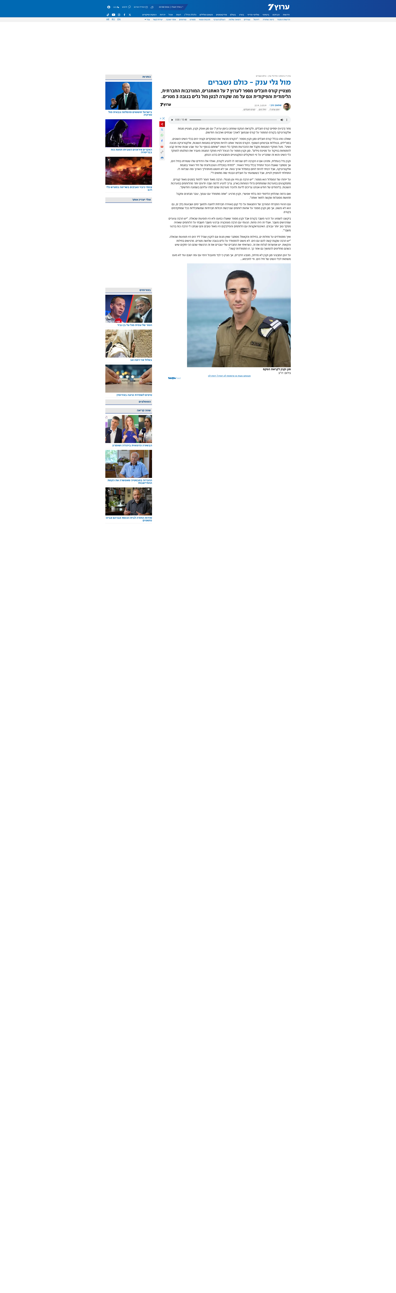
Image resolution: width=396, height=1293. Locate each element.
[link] (128, 114)
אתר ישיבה (171, 20)
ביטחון (281, 76)
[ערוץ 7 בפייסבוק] (124, 14)
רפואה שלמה (235, 20)
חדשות (286, 15)
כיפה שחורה (268, 20)
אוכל (171, 15)
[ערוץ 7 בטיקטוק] (108, 14)
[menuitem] (286, 14)
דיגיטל (256, 20)
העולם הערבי (219, 20)
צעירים (247, 20)
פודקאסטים (221, 15)
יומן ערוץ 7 (274, 110)
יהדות (162, 15)
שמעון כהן (276, 105)
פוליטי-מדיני (253, 15)
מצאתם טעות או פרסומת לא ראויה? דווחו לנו (229, 376)
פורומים (182, 20)
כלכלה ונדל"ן (190, 15)
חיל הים (262, 110)
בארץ (241, 15)
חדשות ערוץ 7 (276, 9)
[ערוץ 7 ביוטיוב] (113, 14)
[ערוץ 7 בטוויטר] (129, 14)
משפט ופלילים (206, 15)
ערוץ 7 (288, 76)
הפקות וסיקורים (149, 15)
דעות (178, 15)
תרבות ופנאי (204, 20)
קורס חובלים (249, 110)
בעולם (233, 15)
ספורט (193, 20)
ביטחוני (265, 15)
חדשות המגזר (283, 20)
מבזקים (276, 15)
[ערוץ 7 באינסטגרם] (119, 14)
